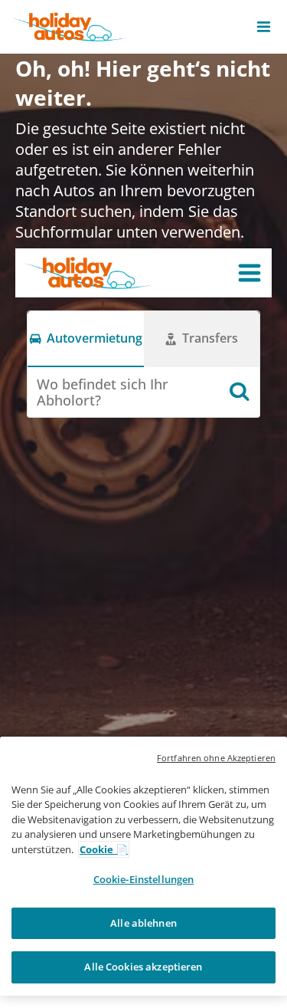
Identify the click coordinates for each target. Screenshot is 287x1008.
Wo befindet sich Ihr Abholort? (102, 392)
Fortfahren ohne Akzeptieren (216, 757)
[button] (264, 27)
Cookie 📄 (104, 849)
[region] (143, 866)
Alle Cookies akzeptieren (143, 967)
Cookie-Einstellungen (143, 879)
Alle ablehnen (143, 923)
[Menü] (249, 272)
